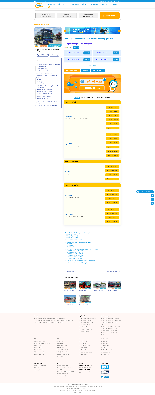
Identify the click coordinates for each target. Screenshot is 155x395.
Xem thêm (92, 65)
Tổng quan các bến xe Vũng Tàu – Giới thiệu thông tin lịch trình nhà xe (54, 320)
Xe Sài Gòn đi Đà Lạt (84, 324)
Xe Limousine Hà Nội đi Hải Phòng (110, 326)
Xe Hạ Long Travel (62, 345)
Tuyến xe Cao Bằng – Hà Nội (44, 91)
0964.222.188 (113, 179)
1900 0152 (113, 107)
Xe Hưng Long (83, 343)
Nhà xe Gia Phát (71, 271)
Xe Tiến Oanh (60, 356)
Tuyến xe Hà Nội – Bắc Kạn (44, 98)
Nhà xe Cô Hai (83, 290)
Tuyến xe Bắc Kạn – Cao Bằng (45, 95)
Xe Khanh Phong (83, 350)
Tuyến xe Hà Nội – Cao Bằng (44, 89)
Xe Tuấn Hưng (83, 347)
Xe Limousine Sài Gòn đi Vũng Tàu (111, 320)
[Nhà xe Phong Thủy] (85, 299)
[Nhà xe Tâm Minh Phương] (114, 285)
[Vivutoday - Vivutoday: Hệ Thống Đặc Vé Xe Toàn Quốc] (39, 5)
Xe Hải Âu (81, 339)
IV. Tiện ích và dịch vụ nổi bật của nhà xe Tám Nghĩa (46, 102)
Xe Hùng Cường (105, 352)
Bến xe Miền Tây (39, 354)
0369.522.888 (113, 124)
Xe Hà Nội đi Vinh (84, 331)
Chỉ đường (55, 55)
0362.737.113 (113, 175)
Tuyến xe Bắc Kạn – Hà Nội (44, 96)
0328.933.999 (113, 128)
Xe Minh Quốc (83, 354)
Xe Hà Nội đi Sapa (84, 327)
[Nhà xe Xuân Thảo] (70, 299)
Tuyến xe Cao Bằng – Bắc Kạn (45, 93)
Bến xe (84, 4)
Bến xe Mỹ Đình (38, 347)
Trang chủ (52, 4)
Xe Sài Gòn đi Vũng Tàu (85, 320)
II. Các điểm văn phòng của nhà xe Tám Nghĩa (46, 76)
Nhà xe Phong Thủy (84, 305)
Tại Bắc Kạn (40, 81)
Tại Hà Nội (39, 79)
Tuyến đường (93, 4)
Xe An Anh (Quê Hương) (85, 352)
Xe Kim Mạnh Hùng (84, 345)
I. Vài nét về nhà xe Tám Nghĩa (43, 73)
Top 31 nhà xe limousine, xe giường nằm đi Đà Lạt (48, 322)
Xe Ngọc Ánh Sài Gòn (107, 350)
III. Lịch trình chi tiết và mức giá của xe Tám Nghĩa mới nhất (47, 86)
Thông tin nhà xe (73, 4)
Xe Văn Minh (104, 339)
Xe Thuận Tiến (105, 354)
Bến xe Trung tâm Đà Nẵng (42, 343)
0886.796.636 (113, 119)
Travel (114, 4)
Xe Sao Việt (60, 341)
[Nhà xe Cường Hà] (70, 285)
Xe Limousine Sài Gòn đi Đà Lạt (110, 318)
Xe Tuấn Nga (104, 347)
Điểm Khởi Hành (45, 14)
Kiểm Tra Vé (105, 4)
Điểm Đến (66, 14)
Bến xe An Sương (39, 350)
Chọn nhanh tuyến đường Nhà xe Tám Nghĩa (47, 64)
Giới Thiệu (61, 4)
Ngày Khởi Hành (88, 14)
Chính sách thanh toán (63, 373)
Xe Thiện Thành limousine (64, 352)
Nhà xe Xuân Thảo (69, 305)
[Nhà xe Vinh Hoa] (99, 285)
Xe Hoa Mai (60, 343)
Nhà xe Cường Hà (69, 290)
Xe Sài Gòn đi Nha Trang (86, 322)
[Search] (49, 7)
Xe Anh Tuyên (105, 341)
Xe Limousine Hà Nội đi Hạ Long (110, 328)
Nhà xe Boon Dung (112, 271)
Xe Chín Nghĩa (83, 341)
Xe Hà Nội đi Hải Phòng (85, 329)
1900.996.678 (113, 111)
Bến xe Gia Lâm (38, 345)
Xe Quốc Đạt (60, 347)
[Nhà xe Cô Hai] (85, 285)
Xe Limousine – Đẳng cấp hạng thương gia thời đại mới (49, 318)
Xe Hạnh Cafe (105, 345)
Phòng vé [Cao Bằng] (42, 70)
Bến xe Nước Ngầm (39, 352)
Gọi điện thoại (44, 55)
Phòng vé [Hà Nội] (41, 66)
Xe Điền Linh (104, 343)
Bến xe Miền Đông (39, 341)
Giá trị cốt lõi (38, 370)
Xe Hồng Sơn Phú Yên (63, 354)
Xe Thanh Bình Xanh (62, 350)
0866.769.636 (113, 115)
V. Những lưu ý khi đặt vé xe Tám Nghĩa (46, 105)
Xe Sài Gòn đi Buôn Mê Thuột (87, 318)
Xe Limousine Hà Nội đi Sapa (109, 330)
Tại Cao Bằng (40, 82)
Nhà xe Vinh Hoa (98, 290)
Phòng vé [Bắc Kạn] (42, 68)
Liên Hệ (36, 368)
